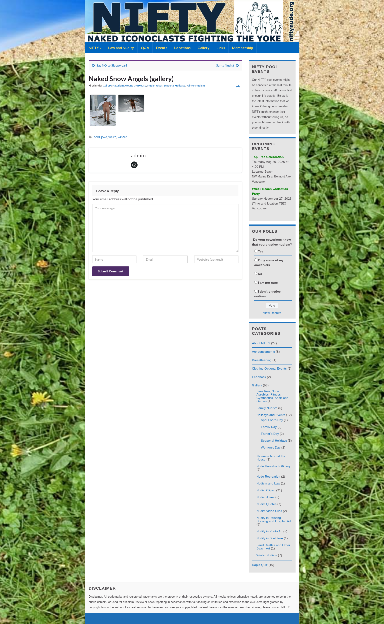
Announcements (263, 351)
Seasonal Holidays (174, 85)
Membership (242, 47)
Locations (182, 47)
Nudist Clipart (265, 490)
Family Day (269, 427)
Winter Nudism (195, 85)
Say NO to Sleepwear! (111, 65)
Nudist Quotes (266, 504)
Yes (260, 251)
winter (122, 137)
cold (97, 137)
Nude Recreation (268, 476)
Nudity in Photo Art (269, 531)
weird (112, 137)
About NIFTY (261, 343)
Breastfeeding (262, 360)
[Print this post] (238, 86)
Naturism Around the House (129, 85)
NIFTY (94, 47)
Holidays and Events (270, 415)
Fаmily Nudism (266, 408)
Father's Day (270, 433)
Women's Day (270, 447)
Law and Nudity (121, 47)
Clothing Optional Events (269, 368)
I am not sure (268, 282)
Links (220, 47)
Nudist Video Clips (269, 511)
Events (161, 47)
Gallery (204, 47)
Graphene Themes (119, 618)
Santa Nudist (225, 65)
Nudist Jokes (155, 85)
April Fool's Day (272, 420)
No (260, 274)
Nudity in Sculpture (269, 538)
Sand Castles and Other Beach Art (273, 546)
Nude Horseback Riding (273, 466)
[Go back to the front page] (192, 21)
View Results (272, 313)
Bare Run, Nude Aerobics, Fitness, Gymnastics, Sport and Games (272, 396)
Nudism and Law (268, 483)
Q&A (145, 47)
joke (104, 137)
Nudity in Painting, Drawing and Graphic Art (273, 519)
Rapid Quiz (260, 565)
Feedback (259, 377)
